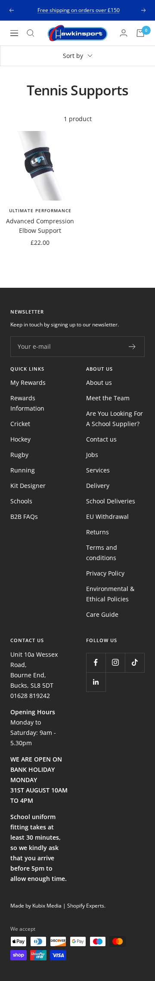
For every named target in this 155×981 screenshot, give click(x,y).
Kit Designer (28, 485)
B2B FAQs (24, 516)
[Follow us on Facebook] (95, 662)
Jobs (92, 455)
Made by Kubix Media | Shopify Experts (57, 905)
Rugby (19, 455)
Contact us (101, 439)
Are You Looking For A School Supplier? (114, 418)
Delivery (97, 485)
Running (22, 470)
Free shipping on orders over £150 (78, 10)
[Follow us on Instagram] (115, 662)
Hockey (20, 439)
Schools (21, 501)
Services (98, 470)
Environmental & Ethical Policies (110, 594)
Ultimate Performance (40, 210)
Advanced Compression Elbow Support (40, 226)
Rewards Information (27, 403)
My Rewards (28, 382)
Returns (97, 532)
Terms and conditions (101, 552)
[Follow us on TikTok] (134, 662)
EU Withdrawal (107, 516)
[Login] (123, 33)
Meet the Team (108, 398)
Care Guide (102, 614)
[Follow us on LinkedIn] (95, 682)
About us (99, 382)
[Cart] (140, 33)
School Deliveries (110, 501)
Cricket (20, 424)
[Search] (30, 33)
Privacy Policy (105, 573)
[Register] (132, 347)
